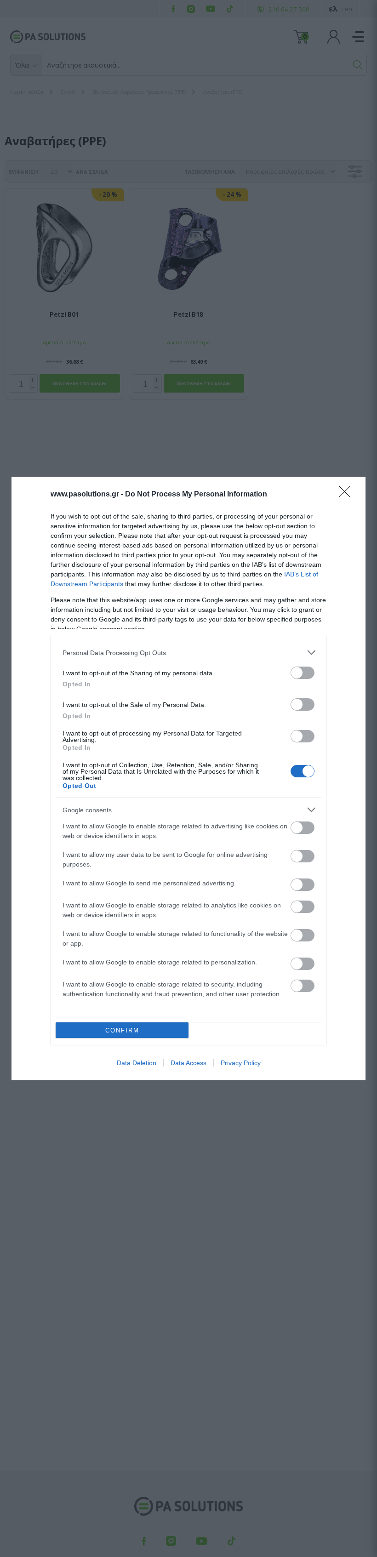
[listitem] (188, 652)
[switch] (302, 673)
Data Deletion (136, 1063)
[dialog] (188, 778)
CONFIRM (122, 1030)
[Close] (347, 494)
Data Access (188, 1063)
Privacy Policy (241, 1063)
